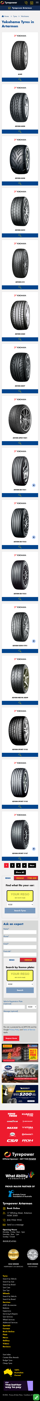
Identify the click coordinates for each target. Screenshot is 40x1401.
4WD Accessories (9, 1305)
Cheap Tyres (7, 1363)
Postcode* (7, 951)
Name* (6, 929)
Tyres (5, 1276)
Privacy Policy (14, 1030)
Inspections (7, 1311)
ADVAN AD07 (20, 386)
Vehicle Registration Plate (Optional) (12, 1002)
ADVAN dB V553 (20, 594)
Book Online (8, 1331)
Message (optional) (10, 1011)
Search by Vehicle (9, 1279)
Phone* (6, 936)
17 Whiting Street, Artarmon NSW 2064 (19, 1214)
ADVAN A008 (20, 126)
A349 (20, 74)
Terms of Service (29, 1030)
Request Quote (11, 1038)
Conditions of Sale (29, 1395)
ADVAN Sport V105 (20, 801)
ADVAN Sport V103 (20, 749)
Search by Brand (9, 1284)
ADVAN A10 (20, 282)
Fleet (5, 1334)
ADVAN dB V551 (20, 490)
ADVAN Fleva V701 (20, 646)
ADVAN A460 (20, 334)
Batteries (6, 1308)
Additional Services (10, 1322)
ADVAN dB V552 (20, 542)
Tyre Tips (6, 1290)
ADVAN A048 (20, 178)
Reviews (7, 1346)
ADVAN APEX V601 (20, 438)
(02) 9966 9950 (14, 1220)
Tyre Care (6, 1287)
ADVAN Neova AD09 (20, 698)
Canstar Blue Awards (11, 1357)
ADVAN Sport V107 (20, 853)
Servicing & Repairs (10, 1314)
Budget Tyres (7, 1360)
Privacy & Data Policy (16, 1395)
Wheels (6, 1293)
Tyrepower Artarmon (22, 8)
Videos (6, 1343)
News (5, 1337)
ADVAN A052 (20, 230)
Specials (6, 1325)
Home (6, 16)
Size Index (7, 1354)
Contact (6, 1328)
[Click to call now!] (26, 3)
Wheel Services (9, 1319)
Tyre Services (8, 1317)
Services (6, 1302)
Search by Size (8, 1282)
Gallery (6, 1340)
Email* (6, 944)
